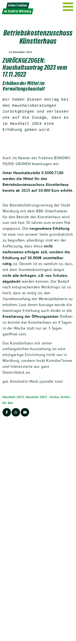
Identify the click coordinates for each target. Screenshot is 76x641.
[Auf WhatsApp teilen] (16, 412)
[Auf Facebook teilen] (7, 412)
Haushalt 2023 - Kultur (43, 397)
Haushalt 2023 (13, 397)
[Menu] (68, 6)
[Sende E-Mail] (25, 412)
